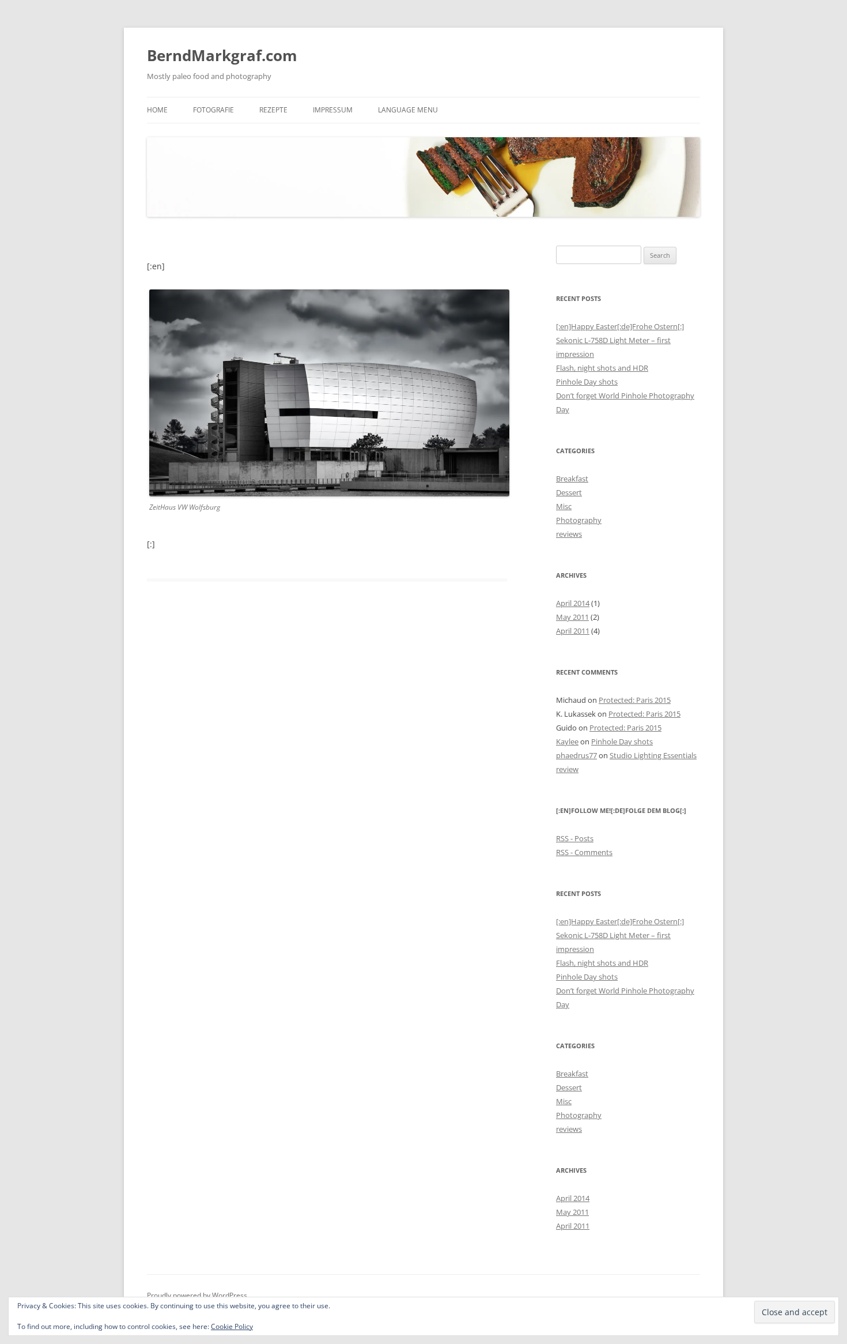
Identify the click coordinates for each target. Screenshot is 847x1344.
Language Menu (408, 110)
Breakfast (572, 478)
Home (157, 110)
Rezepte (273, 110)
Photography (579, 520)
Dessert (569, 492)
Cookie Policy (232, 1326)
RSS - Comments (584, 852)
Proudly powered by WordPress (197, 1295)
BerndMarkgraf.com (222, 55)
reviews (569, 534)
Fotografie (213, 110)
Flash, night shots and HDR (602, 368)
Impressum (333, 110)
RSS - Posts (574, 838)
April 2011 (572, 631)
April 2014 (572, 603)
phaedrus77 (576, 755)
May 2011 (572, 617)
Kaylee (567, 741)
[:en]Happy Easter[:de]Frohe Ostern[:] (620, 326)
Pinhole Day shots (587, 382)
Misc (564, 506)
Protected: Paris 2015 (635, 700)
